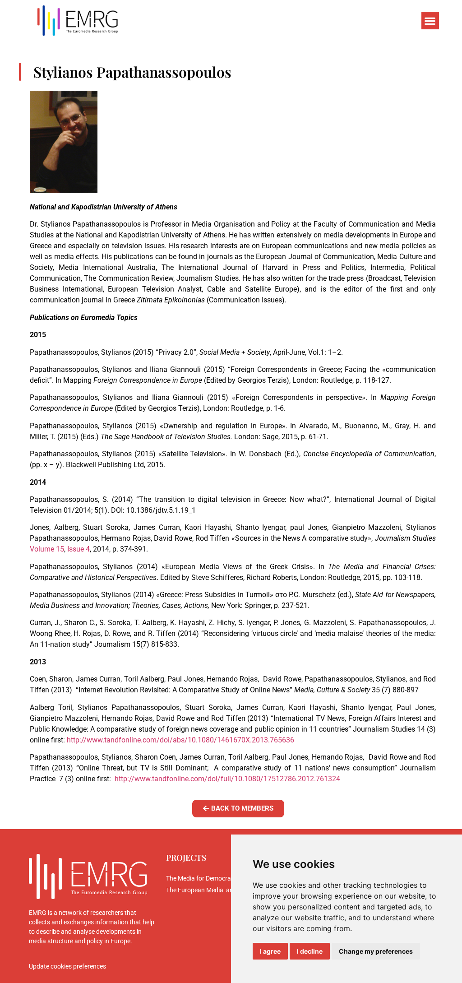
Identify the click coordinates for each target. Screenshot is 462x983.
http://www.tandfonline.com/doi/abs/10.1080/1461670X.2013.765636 (180, 740)
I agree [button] (270, 951)
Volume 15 (47, 549)
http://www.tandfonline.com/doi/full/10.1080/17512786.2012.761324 (227, 778)
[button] (430, 20)
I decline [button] (310, 951)
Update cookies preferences (67, 966)
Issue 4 (78, 549)
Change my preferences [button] (376, 951)
